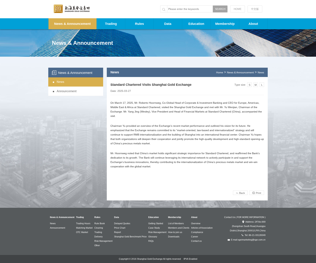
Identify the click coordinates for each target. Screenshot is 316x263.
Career (194, 236)
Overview (195, 223)
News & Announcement (72, 24)
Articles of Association (202, 228)
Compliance (197, 232)
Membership (225, 24)
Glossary (152, 236)
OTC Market (82, 232)
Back (240, 192)
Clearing (98, 228)
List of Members (176, 223)
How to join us (175, 232)
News (261, 72)
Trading (111, 24)
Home (219, 72)
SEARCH (220, 8)
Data (167, 24)
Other (97, 245)
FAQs (151, 241)
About (253, 24)
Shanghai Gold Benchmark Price (130, 236)
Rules (139, 24)
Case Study (154, 228)
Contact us (196, 241)
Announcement (57, 228)
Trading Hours (83, 223)
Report (117, 232)
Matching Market (84, 228)
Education (196, 24)
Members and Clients (178, 228)
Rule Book (99, 223)
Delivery (98, 236)
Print (256, 192)
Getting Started (155, 223)
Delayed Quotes (122, 223)
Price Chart (119, 228)
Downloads (173, 236)
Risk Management (103, 241)
